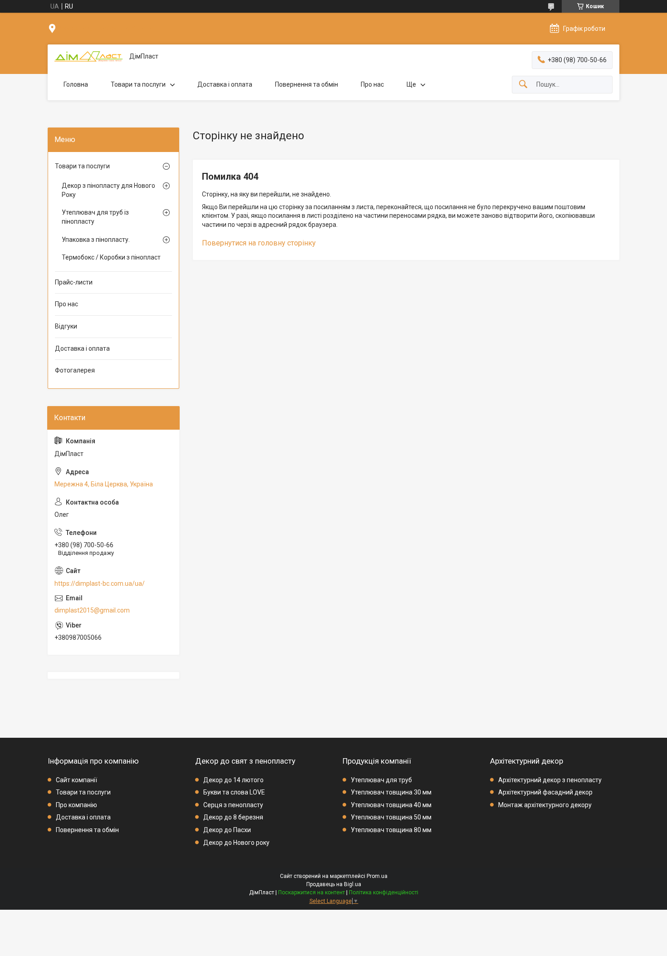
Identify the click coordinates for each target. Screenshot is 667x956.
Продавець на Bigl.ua (333, 884)
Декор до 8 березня (233, 817)
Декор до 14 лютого (233, 780)
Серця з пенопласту (233, 805)
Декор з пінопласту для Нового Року (108, 190)
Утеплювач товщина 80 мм (391, 829)
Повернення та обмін (306, 84)
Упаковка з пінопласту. (96, 239)
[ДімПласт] (88, 56)
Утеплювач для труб (381, 780)
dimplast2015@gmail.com (92, 610)
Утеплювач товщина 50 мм (391, 817)
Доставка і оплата (224, 84)
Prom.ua (377, 876)
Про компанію (76, 805)
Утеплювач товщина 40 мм (391, 805)
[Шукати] (523, 85)
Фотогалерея (75, 370)
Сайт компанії (76, 780)
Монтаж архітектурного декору (545, 805)
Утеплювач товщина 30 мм (391, 792)
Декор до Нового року (236, 842)
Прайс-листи (74, 282)
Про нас (372, 84)
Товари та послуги (138, 84)
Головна (76, 84)
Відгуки (66, 326)
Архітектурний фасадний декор (545, 792)
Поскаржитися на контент (311, 892)
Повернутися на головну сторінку (259, 243)
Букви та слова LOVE (234, 792)
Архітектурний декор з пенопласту (550, 780)
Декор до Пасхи (227, 829)
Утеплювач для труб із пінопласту (95, 217)
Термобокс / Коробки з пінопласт (111, 257)
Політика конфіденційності (383, 892)
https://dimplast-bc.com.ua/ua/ (99, 583)
